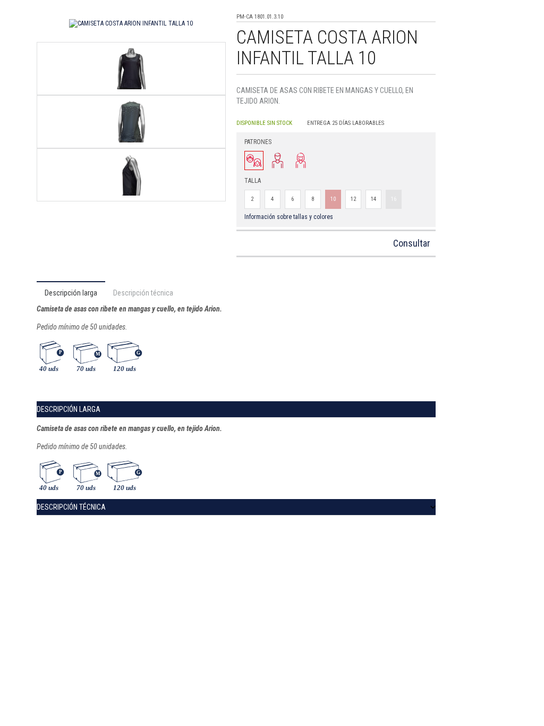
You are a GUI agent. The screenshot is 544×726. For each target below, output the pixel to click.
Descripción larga (71, 293)
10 (333, 199)
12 (353, 199)
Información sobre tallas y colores (288, 217)
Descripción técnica (143, 293)
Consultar (411, 243)
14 (373, 199)
